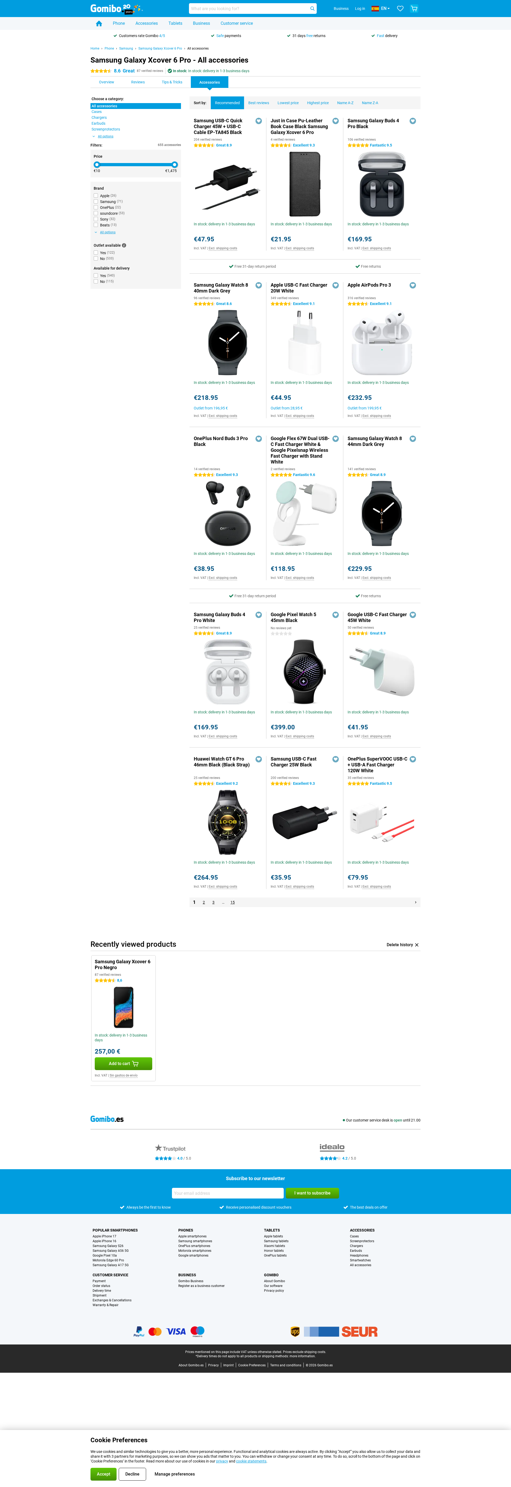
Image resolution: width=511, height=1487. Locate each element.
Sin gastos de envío (124, 1075)
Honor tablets (274, 1251)
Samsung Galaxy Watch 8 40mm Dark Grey (221, 288)
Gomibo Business (190, 1281)
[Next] (416, 902)
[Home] (99, 23)
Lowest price (288, 103)
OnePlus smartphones (194, 1246)
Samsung (126, 48)
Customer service (237, 23)
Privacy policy (274, 1291)
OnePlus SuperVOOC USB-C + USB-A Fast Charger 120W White (377, 764)
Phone (119, 23)
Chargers (356, 1246)
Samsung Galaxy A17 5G (111, 1265)
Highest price (318, 103)
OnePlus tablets (275, 1255)
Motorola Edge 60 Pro (108, 1260)
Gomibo (271, 1275)
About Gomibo (274, 1281)
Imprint (228, 1365)
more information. (303, 1356)
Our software (273, 1286)
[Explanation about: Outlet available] (124, 245)
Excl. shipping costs (223, 248)
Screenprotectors (362, 1241)
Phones (185, 1230)
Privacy (213, 1365)
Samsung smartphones (195, 1241)
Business (201, 23)
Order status (101, 1286)
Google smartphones (193, 1255)
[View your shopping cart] (414, 8)
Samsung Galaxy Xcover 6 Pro (160, 48)
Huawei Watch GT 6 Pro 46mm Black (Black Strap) (222, 761)
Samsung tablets (276, 1241)
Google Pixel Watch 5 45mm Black (293, 617)
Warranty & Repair (105, 1305)
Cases (354, 1236)
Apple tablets (273, 1236)
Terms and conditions (285, 1365)
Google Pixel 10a (105, 1255)
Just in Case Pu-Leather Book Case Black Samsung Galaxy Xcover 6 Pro (299, 126)
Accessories (146, 23)
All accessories (198, 48)
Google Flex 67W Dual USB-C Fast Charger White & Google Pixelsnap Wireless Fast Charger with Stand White (300, 450)
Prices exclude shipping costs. (304, 1352)
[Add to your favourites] (259, 121)
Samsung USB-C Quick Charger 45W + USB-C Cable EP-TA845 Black (218, 126)
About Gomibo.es (191, 1365)
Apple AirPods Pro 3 (369, 285)
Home (94, 48)
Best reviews (258, 103)
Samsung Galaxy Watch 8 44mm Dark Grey (375, 441)
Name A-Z (345, 103)
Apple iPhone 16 (104, 1241)
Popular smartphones (115, 1230)
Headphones (359, 1255)
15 (232, 902)
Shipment (99, 1295)
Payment (99, 1281)
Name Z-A (370, 103)
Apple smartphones (192, 1236)
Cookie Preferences (252, 1365)
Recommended (227, 103)
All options (105, 136)
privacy (222, 1461)
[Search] (312, 8)
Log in (360, 8)
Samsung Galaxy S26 (108, 1246)
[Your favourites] (400, 8)
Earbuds (356, 1251)
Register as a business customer (201, 1286)
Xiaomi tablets (274, 1246)
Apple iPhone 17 (104, 1236)
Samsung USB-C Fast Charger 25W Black (293, 761)
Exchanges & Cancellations (112, 1300)
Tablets (175, 23)
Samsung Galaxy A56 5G (111, 1251)
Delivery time (102, 1291)
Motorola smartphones (194, 1251)
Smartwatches (360, 1260)
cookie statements (251, 1461)
